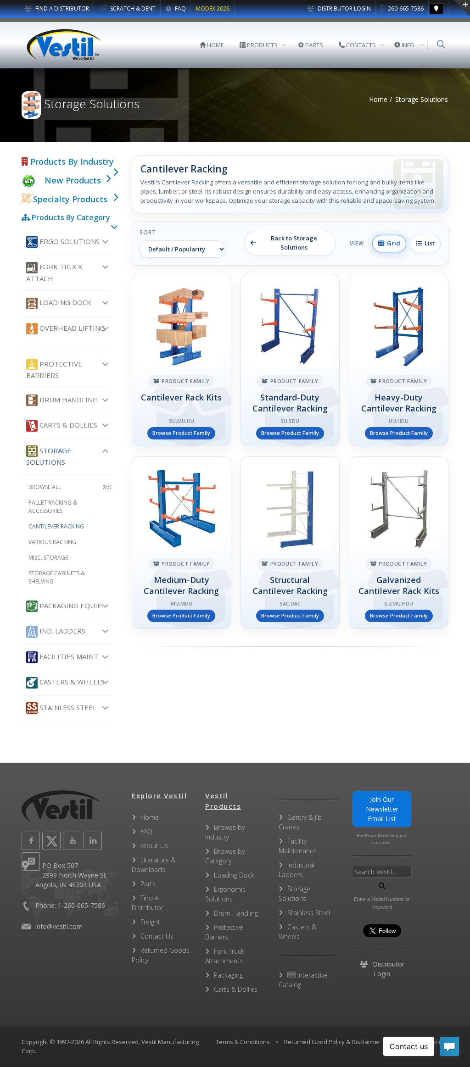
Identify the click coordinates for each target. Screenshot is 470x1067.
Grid (392, 243)
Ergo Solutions (69, 241)
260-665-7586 (405, 8)
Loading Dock (64, 302)
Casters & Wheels (71, 681)
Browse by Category (225, 856)
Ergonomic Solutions (225, 894)
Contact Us (156, 936)
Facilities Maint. (69, 656)
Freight (150, 921)
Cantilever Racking (56, 526)
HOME (215, 45)
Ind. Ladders (61, 630)
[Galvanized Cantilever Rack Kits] (398, 542)
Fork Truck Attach (54, 272)
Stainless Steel (67, 707)
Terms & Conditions (243, 1042)
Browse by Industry (225, 832)
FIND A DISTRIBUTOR (61, 8)
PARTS (313, 45)
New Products (73, 180)
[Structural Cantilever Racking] (290, 542)
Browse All (69, 487)
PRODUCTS (262, 45)
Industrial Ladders (296, 870)
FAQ (179, 8)
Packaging (228, 975)
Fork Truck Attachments (224, 956)
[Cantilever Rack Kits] (181, 360)
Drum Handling (68, 399)
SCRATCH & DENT (132, 8)
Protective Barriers (54, 369)
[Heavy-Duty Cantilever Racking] (398, 360)
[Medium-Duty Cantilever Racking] (181, 542)
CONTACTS (360, 45)
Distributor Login (343, 8)
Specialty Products (69, 199)
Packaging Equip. (70, 605)
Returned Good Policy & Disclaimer (332, 1042)
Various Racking (52, 542)
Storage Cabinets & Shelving (56, 577)
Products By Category (70, 217)
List (428, 243)
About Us (154, 845)
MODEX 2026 (212, 8)
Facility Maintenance (298, 846)
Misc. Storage (48, 557)
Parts (148, 883)
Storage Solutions (48, 456)
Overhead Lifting (71, 328)
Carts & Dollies (67, 424)
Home (378, 99)
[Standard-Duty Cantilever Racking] (290, 360)
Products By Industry (71, 161)
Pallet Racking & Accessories (52, 507)
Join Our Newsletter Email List (382, 809)
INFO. (408, 45)
